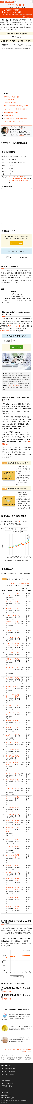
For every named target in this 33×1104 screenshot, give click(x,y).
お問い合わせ (7, 1095)
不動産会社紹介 (8, 1086)
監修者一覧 (6, 1080)
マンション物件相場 (9, 1071)
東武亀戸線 (17, 178)
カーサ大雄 (9, 652)
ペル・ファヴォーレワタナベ (10, 669)
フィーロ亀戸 (10, 749)
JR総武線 (24, 15)
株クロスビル (10, 721)
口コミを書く (18, 243)
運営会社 (6, 1092)
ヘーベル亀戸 (10, 807)
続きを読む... (22, 136)
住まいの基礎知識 (8, 1083)
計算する (17, 347)
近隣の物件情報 (8, 115)
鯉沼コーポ (9, 727)
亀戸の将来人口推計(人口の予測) (14, 121)
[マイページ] (16, 2)
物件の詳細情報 (9, 100)
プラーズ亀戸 (10, 780)
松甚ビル (8, 743)
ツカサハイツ (10, 615)
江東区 (13, 15)
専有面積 (7, 341)
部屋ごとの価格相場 (10, 102)
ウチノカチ (5, 1100)
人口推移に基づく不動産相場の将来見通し (16, 118)
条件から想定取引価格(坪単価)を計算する (16, 106)
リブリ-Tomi (9, 879)
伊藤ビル (8, 630)
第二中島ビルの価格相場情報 (12, 97)
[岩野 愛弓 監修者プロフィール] (22, 129)
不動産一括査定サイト (10, 1068)
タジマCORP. (10, 678)
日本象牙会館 (10, 756)
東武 (11, 178)
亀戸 (17, 15)
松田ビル (8, 906)
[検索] (2, 2)
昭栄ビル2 (9, 865)
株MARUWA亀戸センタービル (10, 829)
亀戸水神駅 (25, 180)
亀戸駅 (30, 15)
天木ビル (8, 705)
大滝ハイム (9, 840)
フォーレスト (10, 637)
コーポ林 (8, 872)
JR (20, 15)
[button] (12, 528)
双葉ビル (8, 608)
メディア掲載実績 (8, 1098)
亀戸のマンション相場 (14, 326)
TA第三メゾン (10, 821)
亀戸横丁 (8, 773)
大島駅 (17, 593)
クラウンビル (10, 814)
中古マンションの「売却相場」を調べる (15, 109)
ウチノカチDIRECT (8, 1074)
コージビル (9, 602)
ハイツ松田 (9, 898)
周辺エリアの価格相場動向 (12, 112)
